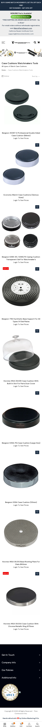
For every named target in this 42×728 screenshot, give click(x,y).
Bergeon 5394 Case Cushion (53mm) (21, 502)
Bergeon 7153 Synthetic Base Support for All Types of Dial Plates (21, 320)
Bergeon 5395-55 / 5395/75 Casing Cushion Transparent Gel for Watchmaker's (21, 258)
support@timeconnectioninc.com (21, 34)
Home (4, 70)
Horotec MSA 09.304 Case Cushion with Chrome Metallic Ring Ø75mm (21, 625)
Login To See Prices (21, 138)
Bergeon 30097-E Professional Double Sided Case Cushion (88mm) (21, 134)
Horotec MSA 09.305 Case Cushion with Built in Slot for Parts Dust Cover (21, 382)
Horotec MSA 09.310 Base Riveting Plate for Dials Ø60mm (21, 562)
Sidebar (6, 76)
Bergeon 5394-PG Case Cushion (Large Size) (21, 443)
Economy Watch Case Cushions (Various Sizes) (21, 196)
